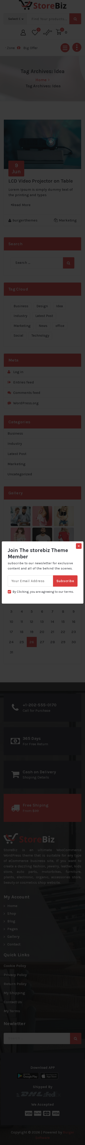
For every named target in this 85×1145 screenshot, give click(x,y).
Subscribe (65, 581)
